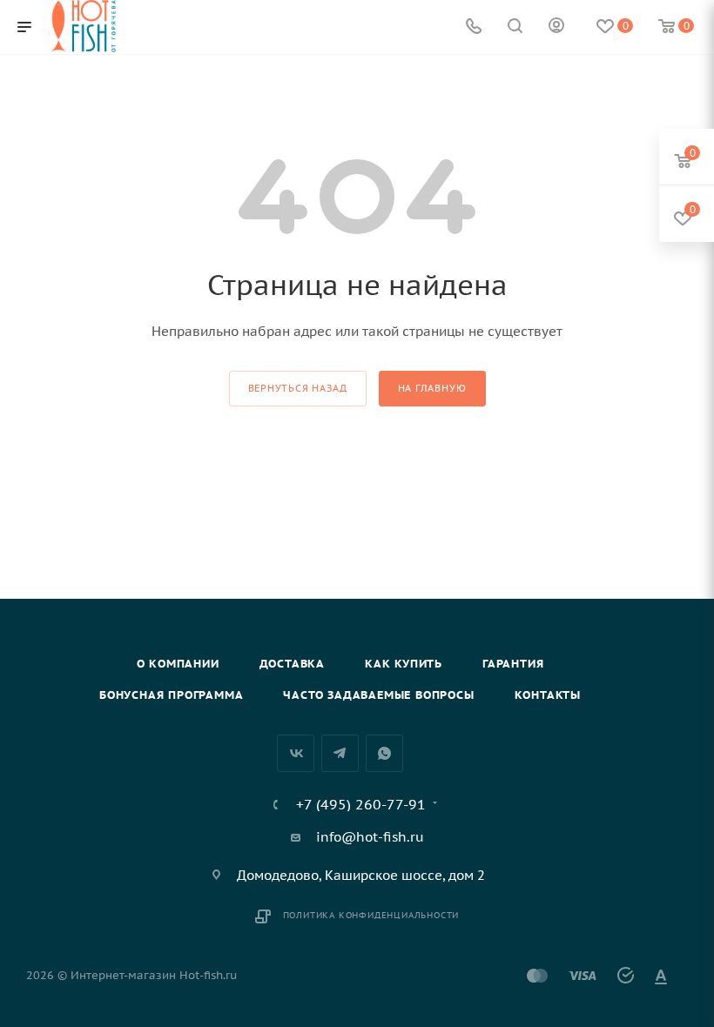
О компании (178, 663)
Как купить (403, 663)
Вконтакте (295, 753)
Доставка (292, 663)
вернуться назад (297, 388)
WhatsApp (384, 753)
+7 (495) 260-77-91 (361, 804)
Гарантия (512, 663)
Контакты (548, 695)
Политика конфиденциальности (371, 915)
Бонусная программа (171, 695)
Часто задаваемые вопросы (378, 695)
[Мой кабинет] (556, 27)
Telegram (340, 753)
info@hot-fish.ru (370, 837)
